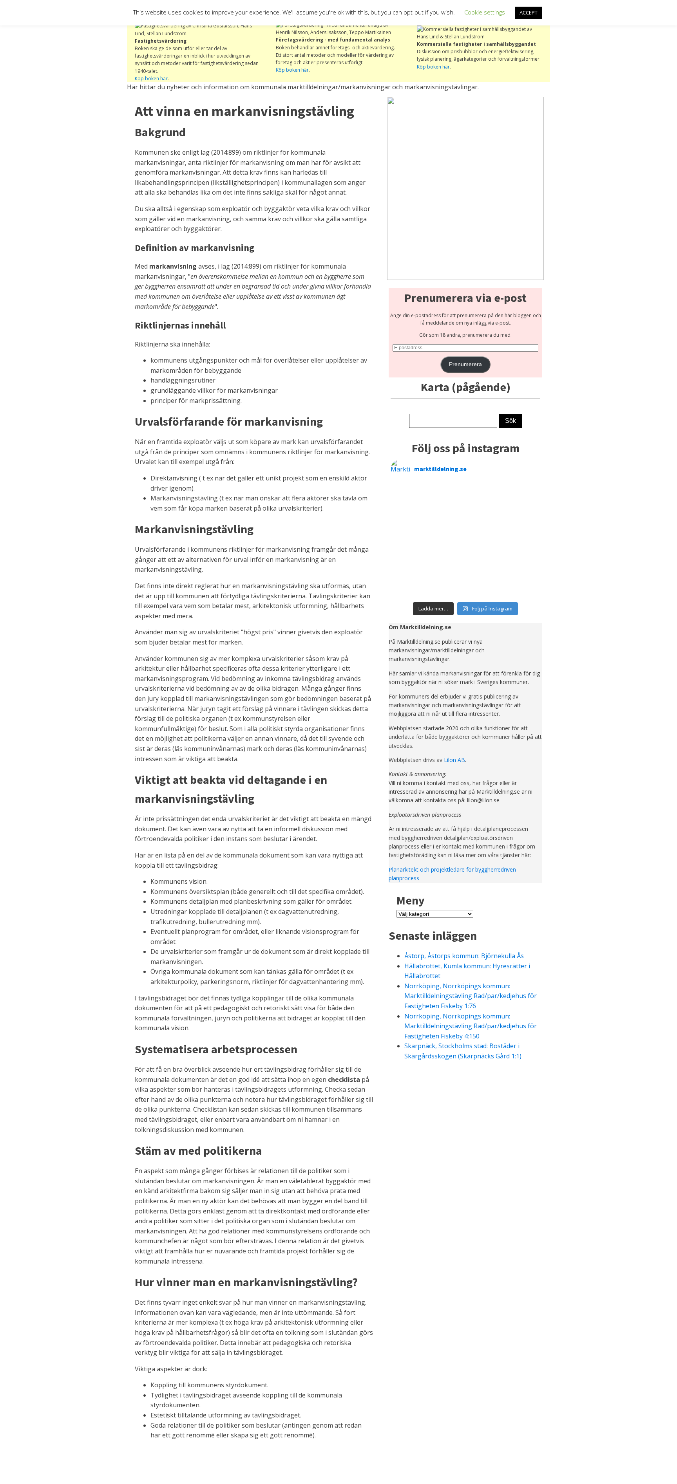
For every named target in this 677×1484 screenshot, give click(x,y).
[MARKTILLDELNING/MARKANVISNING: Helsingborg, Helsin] (522, 587)
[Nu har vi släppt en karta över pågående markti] (522, 518)
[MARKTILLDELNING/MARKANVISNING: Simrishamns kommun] (447, 541)
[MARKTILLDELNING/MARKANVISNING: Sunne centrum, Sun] (409, 587)
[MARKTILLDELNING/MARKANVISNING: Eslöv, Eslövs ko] (447, 564)
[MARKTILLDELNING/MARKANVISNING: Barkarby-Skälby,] (447, 587)
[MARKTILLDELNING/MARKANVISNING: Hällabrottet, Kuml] (447, 496)
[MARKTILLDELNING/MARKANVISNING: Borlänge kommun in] (484, 518)
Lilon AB (454, 760)
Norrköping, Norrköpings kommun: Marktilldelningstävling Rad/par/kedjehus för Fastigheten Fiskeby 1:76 (470, 996)
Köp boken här (151, 78)
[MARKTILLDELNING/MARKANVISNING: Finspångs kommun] (447, 518)
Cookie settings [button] (484, 12)
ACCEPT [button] (529, 12)
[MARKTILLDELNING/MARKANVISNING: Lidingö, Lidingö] (522, 541)
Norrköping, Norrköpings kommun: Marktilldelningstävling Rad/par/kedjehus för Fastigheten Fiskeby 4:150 (470, 1026)
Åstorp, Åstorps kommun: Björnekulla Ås (464, 955)
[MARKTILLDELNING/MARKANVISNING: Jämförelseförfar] (409, 518)
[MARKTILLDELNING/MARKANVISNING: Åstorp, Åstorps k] (409, 496)
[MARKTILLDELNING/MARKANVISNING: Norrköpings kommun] (484, 496)
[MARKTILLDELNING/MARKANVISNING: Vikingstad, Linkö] (484, 564)
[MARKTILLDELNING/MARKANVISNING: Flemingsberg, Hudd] (484, 587)
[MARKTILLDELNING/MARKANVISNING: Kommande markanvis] (522, 564)
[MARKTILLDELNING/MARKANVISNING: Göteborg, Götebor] (484, 541)
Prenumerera (465, 364)
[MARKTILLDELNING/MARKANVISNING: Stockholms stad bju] (409, 541)
